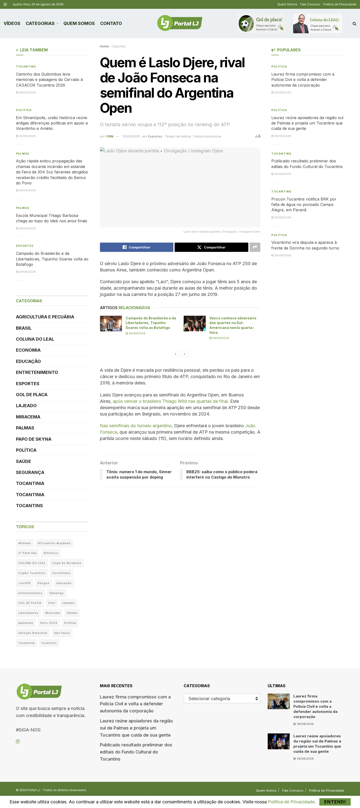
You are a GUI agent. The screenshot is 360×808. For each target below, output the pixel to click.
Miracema (28, 416)
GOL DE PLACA (32, 394)
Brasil (24, 328)
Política (24, 110)
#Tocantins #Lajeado (54, 543)
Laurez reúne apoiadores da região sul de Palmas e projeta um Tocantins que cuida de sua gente (307, 123)
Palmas (22, 153)
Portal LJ (33, 790)
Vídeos (12, 23)
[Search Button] (354, 23)
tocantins (49, 643)
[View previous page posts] (175, 353)
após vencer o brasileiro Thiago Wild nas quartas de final (170, 401)
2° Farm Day (27, 553)
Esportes (119, 46)
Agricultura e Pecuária (45, 316)
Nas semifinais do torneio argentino (136, 425)
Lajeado (26, 405)
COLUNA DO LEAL (35, 339)
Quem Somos (287, 4)
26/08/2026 (136, 333)
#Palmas (24, 543)
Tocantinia (30, 483)
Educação (28, 361)
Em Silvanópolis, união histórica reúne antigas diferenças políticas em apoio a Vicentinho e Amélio (52, 123)
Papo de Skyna (33, 439)
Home (104, 46)
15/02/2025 (131, 136)
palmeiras (25, 623)
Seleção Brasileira (32, 633)
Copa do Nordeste (66, 563)
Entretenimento (37, 372)
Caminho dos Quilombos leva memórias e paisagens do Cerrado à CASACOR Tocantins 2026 (49, 80)
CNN (109, 136)
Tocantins (26, 66)
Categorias (40, 23)
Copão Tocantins (31, 573)
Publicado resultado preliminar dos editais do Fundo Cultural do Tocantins (136, 752)
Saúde (23, 461)
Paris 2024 (48, 623)
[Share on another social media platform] (255, 247)
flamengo (56, 593)
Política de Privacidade (339, 4)
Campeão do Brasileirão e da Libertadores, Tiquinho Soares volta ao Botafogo (151, 323)
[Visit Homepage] (179, 23)
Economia (28, 350)
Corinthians (61, 573)
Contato (111, 23)
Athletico (51, 553)
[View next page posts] (184, 353)
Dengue (43, 583)
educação (64, 583)
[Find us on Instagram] (5, 4)
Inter (52, 603)
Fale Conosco (310, 4)
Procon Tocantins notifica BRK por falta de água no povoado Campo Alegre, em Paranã (303, 205)
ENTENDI (335, 801)
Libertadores (28, 613)
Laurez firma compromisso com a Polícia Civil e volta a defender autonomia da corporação (302, 80)
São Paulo (62, 633)
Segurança (30, 472)
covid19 (24, 583)
